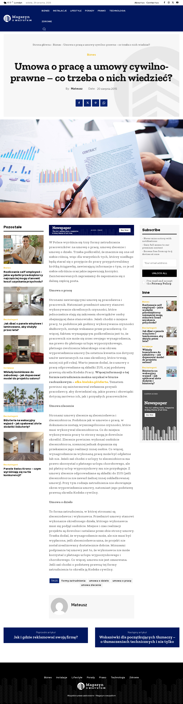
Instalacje (9, 368)
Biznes (57, 44)
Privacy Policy (161, 283)
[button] (44, 29)
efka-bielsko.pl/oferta (91, 382)
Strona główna (42, 44)
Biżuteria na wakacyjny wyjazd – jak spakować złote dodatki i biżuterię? (23, 424)
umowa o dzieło (99, 580)
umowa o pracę (122, 580)
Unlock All (159, 273)
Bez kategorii (11, 319)
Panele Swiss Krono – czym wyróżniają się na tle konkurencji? (22, 472)
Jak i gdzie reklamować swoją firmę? (46, 637)
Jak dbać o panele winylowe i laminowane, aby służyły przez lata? (23, 327)
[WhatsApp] (103, 103)
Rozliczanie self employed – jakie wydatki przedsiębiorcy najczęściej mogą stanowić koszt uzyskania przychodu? (23, 276)
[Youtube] (177, 3)
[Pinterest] (95, 103)
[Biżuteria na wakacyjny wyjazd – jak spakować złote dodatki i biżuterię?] (24, 398)
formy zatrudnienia (73, 580)
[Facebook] (164, 3)
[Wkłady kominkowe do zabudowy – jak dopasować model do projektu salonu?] (24, 349)
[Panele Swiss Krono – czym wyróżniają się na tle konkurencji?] (24, 446)
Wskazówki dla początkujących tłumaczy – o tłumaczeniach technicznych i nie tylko (137, 639)
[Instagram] (169, 3)
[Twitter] (173, 3)
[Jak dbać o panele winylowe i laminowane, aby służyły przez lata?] (24, 301)
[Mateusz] (60, 606)
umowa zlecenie (91, 585)
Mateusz (77, 88)
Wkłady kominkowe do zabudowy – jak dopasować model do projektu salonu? (22, 375)
